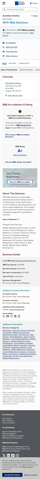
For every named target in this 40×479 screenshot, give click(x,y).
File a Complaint (8, 422)
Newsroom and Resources (12, 438)
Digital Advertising (18, 341)
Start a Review (7, 420)
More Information (20, 155)
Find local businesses (15, 9)
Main (4, 63)
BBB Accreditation (9, 433)
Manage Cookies (30, 475)
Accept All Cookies (12, 475)
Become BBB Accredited (20, 182)
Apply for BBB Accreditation (13, 435)
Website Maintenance (11, 358)
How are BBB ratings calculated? (18, 162)
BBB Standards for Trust (18, 126)
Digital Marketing (16, 336)
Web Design (7, 330)
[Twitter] (4, 316)
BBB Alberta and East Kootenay (24, 260)
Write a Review (11, 56)
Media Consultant (20, 345)
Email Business (11, 51)
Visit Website (11, 43)
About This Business (9, 69)
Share (35, 16)
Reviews (12, 63)
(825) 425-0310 (11, 47)
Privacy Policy (26, 467)
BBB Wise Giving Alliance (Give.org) (16, 448)
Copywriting (13, 354)
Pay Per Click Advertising (22, 356)
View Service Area (15, 95)
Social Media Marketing (20, 339)
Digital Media (8, 345)
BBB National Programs (11, 451)
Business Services (20, 330)
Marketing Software (19, 347)
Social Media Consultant (23, 343)
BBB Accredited (28, 30)
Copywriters (7, 356)
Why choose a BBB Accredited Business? (17, 135)
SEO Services (24, 334)
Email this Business (16, 309)
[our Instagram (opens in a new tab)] (17, 456)
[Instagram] (11, 316)
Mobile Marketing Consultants (23, 349)
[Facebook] (7, 316)
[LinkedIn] (15, 316)
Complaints (24, 63)
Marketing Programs (10, 334)
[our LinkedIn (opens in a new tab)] (8, 456)
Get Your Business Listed (11, 431)
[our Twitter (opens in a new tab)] (4, 456)
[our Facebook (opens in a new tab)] (13, 456)
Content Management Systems (15, 352)
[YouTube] (19, 316)
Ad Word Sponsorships (27, 354)
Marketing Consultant (21, 332)
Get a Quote (7, 418)
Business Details (26, 69)
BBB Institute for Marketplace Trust (15, 446)
